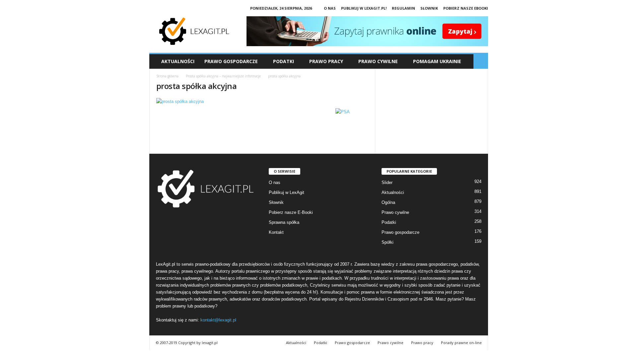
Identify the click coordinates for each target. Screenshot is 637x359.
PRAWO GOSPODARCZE (231, 61)
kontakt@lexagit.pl (218, 319)
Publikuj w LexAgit (286, 192)
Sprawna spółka (284, 222)
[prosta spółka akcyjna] (262, 101)
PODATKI (283, 61)
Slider (387, 182)
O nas (330, 8)
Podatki (389, 222)
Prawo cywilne (395, 212)
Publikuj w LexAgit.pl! (364, 8)
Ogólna (388, 202)
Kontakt (276, 232)
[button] (480, 61)
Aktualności (177, 61)
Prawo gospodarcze (400, 232)
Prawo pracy (422, 342)
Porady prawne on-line (461, 342)
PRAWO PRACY (326, 61)
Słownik (429, 8)
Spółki (387, 242)
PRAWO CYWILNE (378, 61)
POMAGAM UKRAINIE (437, 61)
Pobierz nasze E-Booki (291, 212)
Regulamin (403, 8)
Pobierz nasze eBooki (465, 8)
